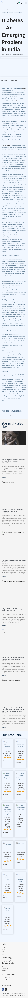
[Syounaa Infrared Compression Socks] (7, 777)
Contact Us (5, 968)
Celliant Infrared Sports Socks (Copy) (20, 818)
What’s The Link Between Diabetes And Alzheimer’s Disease (13, 460)
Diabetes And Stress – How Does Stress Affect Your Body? (12, 510)
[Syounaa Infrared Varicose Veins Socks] (20, 777)
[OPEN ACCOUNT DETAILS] (21, 3)
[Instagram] (6, 989)
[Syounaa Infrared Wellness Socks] (7, 911)
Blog (3, 954)
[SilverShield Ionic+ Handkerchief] (7, 846)
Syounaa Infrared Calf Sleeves (7, 753)
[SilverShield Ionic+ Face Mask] (20, 846)
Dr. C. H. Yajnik (6, 145)
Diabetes (9, 9)
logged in (11, 415)
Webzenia (22, 995)
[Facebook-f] (3, 989)
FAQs (3, 952)
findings (24, 88)
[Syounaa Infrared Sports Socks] (7, 878)
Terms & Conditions (7, 978)
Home (3, 9)
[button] (26, 3)
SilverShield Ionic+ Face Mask (21, 854)
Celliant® (4, 961)
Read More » (4, 477)
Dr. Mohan (19, 101)
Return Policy (5, 982)
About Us (4, 966)
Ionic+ (9, 961)
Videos (3, 949)
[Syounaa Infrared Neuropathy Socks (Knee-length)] (7, 809)
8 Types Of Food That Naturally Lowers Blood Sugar (12, 609)
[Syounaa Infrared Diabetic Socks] (20, 878)
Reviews (4, 947)
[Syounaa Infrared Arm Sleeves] (20, 745)
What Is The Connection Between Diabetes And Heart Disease (13, 658)
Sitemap (4, 970)
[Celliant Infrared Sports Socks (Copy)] (20, 808)
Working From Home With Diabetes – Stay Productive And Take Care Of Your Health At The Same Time (14, 709)
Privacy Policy (5, 980)
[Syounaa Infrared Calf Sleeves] (7, 745)
